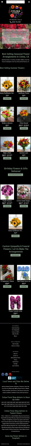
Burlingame (16, 386)
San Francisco (14, 390)
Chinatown (21, 386)
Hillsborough (11, 388)
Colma (25, 386)
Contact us (15, 355)
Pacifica (4, 390)
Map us (15, 336)
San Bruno (8, 390)
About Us (15, 353)
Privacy (15, 359)
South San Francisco (24, 392)
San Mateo (8, 392)
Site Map (15, 363)
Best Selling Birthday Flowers (15, 174)
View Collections (15, 255)
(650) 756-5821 (16, 22)
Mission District (21, 388)
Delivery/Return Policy (15, 357)
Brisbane (12, 386)
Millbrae (16, 388)
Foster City (6, 388)
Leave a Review (15, 365)
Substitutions (15, 361)
